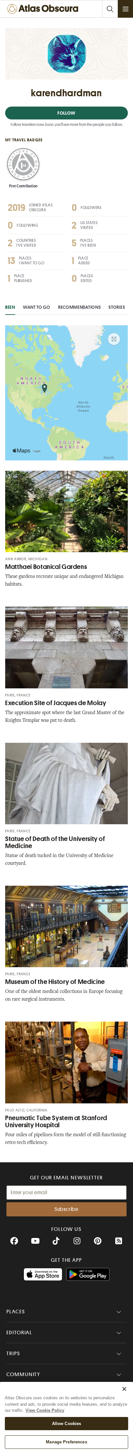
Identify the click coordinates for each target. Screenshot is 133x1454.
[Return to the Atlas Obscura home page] (44, 9)
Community (23, 1374)
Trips (13, 1353)
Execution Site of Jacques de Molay (55, 703)
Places (15, 1311)
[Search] (110, 9)
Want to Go (36, 307)
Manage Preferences (66, 1442)
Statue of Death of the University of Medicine (55, 842)
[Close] (124, 1389)
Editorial (19, 1332)
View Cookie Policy (45, 1410)
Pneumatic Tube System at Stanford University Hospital (56, 1121)
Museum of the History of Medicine (55, 981)
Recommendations (79, 307)
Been (10, 307)
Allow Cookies (66, 1423)
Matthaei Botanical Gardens (46, 566)
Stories (116, 307)
